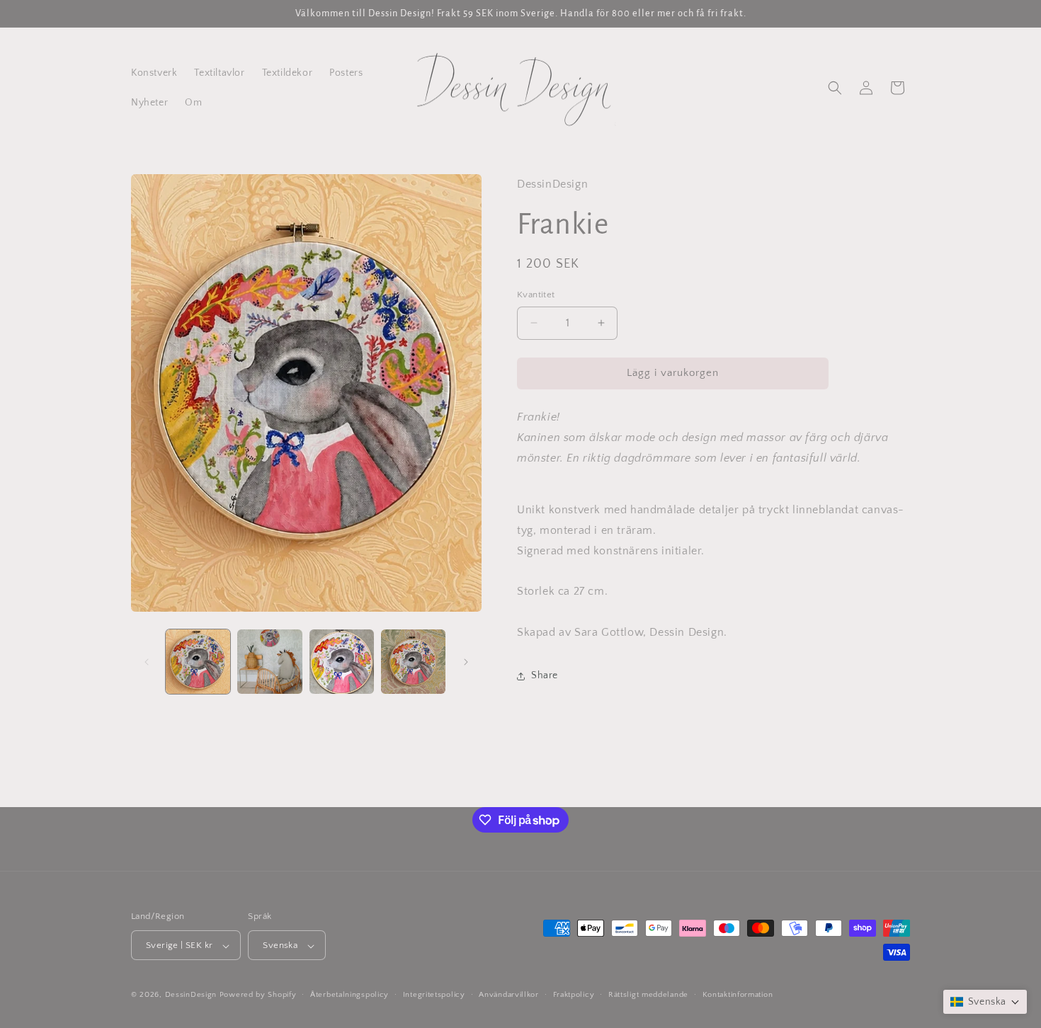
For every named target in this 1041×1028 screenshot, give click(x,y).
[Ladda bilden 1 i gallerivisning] (198, 661)
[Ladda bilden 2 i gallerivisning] (269, 661)
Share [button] (544, 675)
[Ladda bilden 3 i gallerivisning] (341, 661)
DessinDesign (191, 995)
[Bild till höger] (466, 662)
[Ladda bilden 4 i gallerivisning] (413, 661)
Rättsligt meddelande (648, 994)
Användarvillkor (509, 994)
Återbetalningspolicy (349, 994)
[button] (835, 87)
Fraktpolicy (574, 994)
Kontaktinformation (737, 994)
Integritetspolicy (434, 994)
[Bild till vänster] (146, 662)
